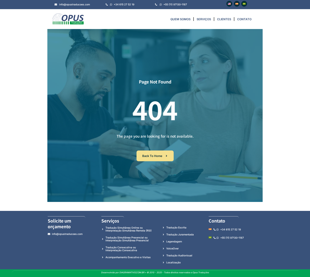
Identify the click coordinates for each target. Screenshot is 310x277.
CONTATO (244, 19)
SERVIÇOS (204, 19)
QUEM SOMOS (180, 19)
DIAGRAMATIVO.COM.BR (132, 272)
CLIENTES (224, 19)
